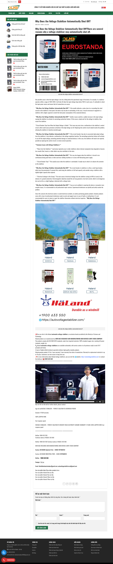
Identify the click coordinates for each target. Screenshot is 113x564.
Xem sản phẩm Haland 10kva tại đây (44, 477)
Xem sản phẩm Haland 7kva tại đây (44, 475)
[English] (102, 7)
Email (61, 515)
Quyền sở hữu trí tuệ (78, 553)
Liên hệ (33, 550)
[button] (70, 383)
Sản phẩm (34, 547)
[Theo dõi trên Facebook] (83, 1)
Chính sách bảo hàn (53, 555)
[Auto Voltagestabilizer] (19, 7)
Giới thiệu (22, 13)
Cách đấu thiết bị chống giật (18, 35)
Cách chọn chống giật (17, 40)
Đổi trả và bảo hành (95, 550)
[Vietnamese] (105, 7)
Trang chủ (34, 545)
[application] (70, 383)
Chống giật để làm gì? (17, 29)
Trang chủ (11, 13)
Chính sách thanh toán (54, 547)
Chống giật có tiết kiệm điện (18, 46)
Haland (31, 13)
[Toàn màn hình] (103, 402)
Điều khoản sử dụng (78, 545)
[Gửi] (19, 1)
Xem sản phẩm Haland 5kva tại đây (44, 472)
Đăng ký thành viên (95, 553)
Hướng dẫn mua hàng (95, 545)
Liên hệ (66, 13)
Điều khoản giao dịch (78, 547)
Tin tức (58, 13)
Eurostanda (41, 13)
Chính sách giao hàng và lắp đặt (56, 550)
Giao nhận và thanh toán (96, 547)
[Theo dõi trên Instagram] (85, 1)
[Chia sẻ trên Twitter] (67, 483)
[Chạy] (37, 402)
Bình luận (38, 500)
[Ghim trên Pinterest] (73, 483)
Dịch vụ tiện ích (77, 550)
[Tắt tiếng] (100, 402)
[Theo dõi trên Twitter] (86, 1)
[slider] (68, 401)
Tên (36, 515)
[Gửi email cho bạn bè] (70, 483)
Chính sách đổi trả (53, 553)
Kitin (50, 13)
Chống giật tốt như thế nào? (18, 24)
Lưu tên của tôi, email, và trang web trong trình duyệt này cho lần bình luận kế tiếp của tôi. (62, 523)
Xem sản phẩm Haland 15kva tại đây (44, 479)
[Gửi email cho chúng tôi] (88, 1)
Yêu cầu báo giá (94, 1)
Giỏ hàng (34, 553)
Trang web (86, 515)
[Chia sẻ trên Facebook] (64, 483)
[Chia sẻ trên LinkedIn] (76, 483)
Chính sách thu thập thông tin (55, 545)
